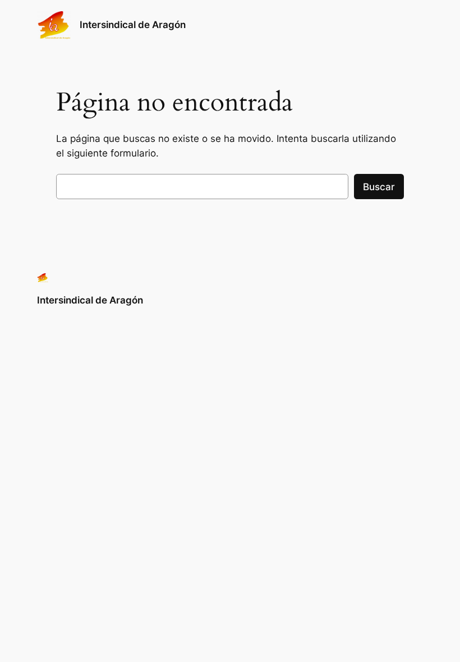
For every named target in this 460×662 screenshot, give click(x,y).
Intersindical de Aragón (133, 24)
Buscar (379, 186)
